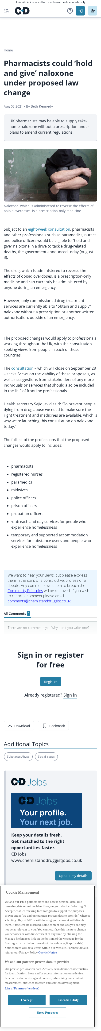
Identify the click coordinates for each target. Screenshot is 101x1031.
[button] (70, 11)
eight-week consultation (49, 229)
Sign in (70, 695)
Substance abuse (18, 757)
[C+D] (22, 11)
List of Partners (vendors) (22, 988)
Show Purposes (47, 1012)
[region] (47, 956)
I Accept (27, 1000)
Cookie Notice (47, 952)
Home (8, 50)
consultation (22, 368)
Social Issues (46, 757)
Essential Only (68, 1000)
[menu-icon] (6, 11)
